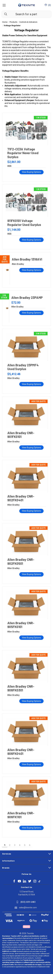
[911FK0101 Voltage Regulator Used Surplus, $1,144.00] (26, 202)
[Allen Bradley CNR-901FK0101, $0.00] (26, 414)
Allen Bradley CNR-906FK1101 (20, 815)
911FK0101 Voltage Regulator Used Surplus (24, 222)
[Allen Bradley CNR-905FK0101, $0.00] (26, 604)
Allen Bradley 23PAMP (27, 297)
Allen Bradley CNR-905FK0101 (20, 625)
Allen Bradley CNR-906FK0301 (20, 688)
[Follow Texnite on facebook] (14, 881)
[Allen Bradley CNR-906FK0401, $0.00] (26, 731)
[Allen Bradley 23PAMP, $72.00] (7, 308)
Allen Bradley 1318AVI (27, 259)
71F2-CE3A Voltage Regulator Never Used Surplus (22, 153)
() (49, 5)
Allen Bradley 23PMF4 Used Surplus (23, 367)
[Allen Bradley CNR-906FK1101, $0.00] (26, 794)
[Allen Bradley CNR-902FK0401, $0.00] (26, 477)
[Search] (4, 14)
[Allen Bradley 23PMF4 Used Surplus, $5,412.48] (26, 346)
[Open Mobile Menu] (4, 5)
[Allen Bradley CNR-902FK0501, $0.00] (26, 541)
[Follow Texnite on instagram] (34, 881)
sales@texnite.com (28, 907)
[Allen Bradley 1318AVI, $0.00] (7, 270)
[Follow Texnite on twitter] (29, 881)
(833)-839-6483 (27, 902)
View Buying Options (31, 172)
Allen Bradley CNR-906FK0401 (20, 751)
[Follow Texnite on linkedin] (24, 881)
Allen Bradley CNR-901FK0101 (20, 434)
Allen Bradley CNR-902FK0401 (20, 498)
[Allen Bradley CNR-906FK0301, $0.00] (26, 668)
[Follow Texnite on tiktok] (39, 881)
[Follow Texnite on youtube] (19, 881)
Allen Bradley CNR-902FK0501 (20, 561)
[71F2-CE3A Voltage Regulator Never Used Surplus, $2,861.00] (26, 130)
